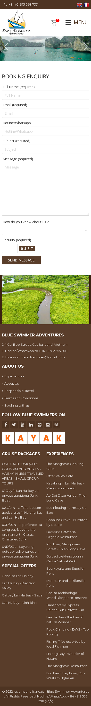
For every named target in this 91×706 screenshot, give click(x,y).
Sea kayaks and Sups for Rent (65, 571)
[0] (54, 23)
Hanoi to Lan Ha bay (17, 576)
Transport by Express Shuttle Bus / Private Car (65, 607)
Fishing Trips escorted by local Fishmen (65, 644)
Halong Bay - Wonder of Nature (65, 656)
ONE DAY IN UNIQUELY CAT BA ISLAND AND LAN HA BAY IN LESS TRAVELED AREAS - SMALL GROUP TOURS (23, 473)
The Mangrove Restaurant (66, 666)
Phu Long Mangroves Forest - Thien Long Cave (65, 546)
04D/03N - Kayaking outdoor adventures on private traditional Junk (20, 551)
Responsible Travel (19, 391)
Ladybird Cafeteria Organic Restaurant (61, 534)
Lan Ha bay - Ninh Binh (19, 602)
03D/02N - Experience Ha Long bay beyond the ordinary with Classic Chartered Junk (22, 532)
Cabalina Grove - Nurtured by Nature (67, 522)
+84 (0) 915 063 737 (23, 4)
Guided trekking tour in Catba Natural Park (64, 558)
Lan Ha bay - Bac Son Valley (18, 585)
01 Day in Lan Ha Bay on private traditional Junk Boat (20, 495)
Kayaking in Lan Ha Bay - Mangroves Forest (65, 485)
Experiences (14, 376)
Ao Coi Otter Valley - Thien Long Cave (66, 497)
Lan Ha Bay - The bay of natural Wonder (64, 619)
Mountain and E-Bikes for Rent (66, 583)
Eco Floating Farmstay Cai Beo (66, 510)
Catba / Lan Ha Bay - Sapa (22, 595)
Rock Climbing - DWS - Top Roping (67, 631)
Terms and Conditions (21, 398)
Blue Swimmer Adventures (68, 691)
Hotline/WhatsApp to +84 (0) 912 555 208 (36, 351)
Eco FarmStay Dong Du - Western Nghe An (65, 675)
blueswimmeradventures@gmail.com (35, 357)
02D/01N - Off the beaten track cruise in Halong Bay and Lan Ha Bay (22, 512)
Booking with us (16, 405)
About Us (11, 383)
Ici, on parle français (29, 691)
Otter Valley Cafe (59, 476)
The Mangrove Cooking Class (64, 466)
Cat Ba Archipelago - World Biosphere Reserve (66, 595)
